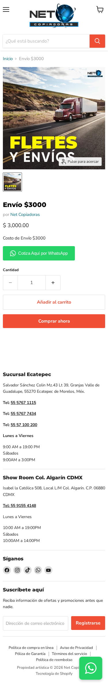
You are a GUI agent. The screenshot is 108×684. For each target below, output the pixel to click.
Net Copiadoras (25, 214)
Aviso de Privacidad (76, 647)
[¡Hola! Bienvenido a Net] (90, 668)
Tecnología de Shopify (54, 673)
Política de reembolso (54, 659)
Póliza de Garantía (30, 653)
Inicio (8, 58)
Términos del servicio (69, 653)
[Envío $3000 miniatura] (12, 182)
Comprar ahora (54, 321)
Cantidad (11, 270)
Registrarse (88, 623)
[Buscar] (97, 41)
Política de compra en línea (31, 647)
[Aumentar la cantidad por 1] (53, 282)
